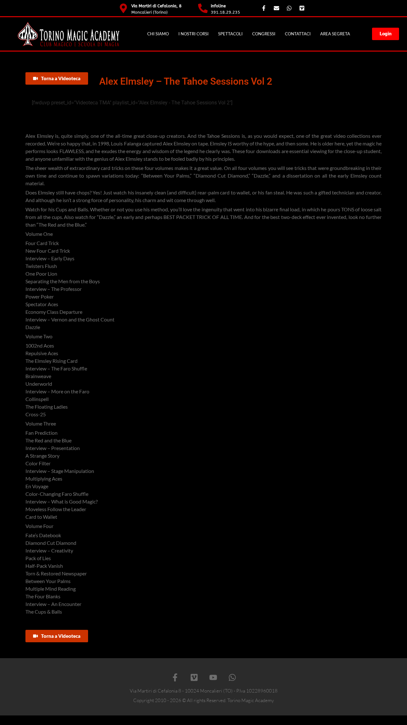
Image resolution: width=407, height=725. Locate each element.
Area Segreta (335, 33)
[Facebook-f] (175, 677)
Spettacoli (230, 33)
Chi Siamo (158, 33)
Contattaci (298, 33)
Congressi (263, 33)
